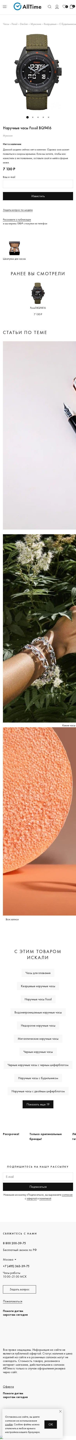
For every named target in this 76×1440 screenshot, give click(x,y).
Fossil (14, 24)
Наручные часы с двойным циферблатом (38, 1091)
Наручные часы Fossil (38, 999)
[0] (64, 6)
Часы (6, 24)
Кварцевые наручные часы (38, 986)
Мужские (36, 24)
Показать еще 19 (38, 1104)
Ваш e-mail (9, 177)
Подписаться (38, 1187)
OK (51, 1424)
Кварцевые (50, 24)
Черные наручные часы (38, 1052)
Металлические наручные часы (38, 1039)
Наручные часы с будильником (38, 1078)
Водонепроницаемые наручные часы (38, 1012)
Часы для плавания (38, 973)
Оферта (8, 1386)
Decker (24, 24)
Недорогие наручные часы (38, 1025)
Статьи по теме (25, 332)
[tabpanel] (38, 72)
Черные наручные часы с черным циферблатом (38, 1065)
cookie (9, 1424)
